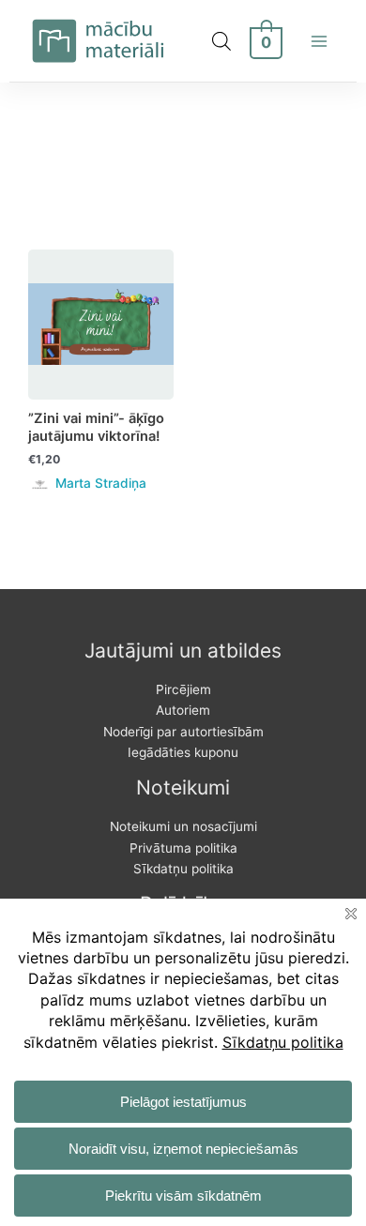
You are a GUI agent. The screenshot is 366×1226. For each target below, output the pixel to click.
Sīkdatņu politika (183, 868)
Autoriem (183, 710)
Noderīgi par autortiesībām (183, 731)
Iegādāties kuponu (183, 752)
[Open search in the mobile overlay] (221, 41)
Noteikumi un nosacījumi (183, 826)
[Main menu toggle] (319, 41)
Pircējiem (183, 689)
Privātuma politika (183, 847)
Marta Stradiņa (100, 483)
